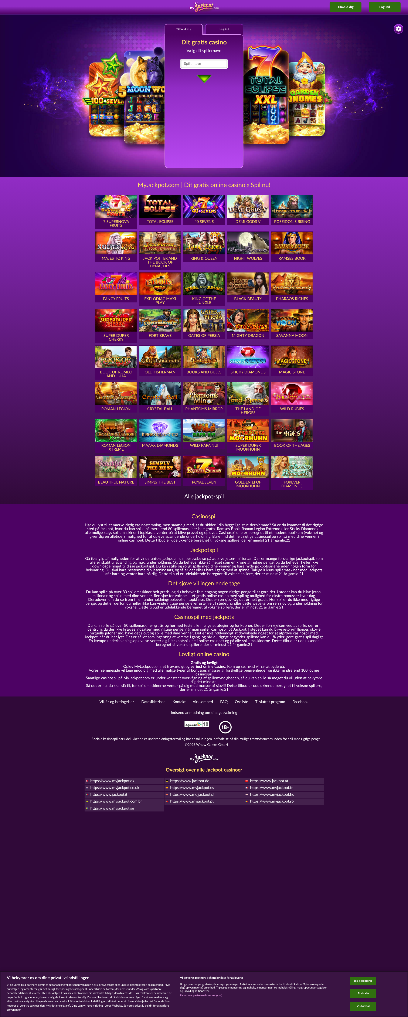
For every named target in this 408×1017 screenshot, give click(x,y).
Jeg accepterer (363, 981)
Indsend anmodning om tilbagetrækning (204, 713)
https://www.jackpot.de (189, 781)
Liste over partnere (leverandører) (201, 995)
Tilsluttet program (270, 702)
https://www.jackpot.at (269, 781)
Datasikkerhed (153, 702)
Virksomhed (203, 702)
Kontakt (179, 702)
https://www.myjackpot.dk (112, 781)
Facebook (300, 702)
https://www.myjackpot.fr (271, 788)
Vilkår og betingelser (116, 702)
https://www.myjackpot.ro (272, 801)
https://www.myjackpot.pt (192, 801)
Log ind (384, 7)
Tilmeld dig (345, 7)
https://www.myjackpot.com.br (116, 801)
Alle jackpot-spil (204, 496)
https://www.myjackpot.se (112, 808)
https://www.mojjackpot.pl (192, 795)
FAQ (224, 702)
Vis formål (363, 1006)
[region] (204, 994)
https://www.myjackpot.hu (272, 795)
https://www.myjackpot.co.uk (114, 788)
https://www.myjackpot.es (192, 788)
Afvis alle (363, 993)
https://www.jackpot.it (108, 795)
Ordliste (241, 702)
